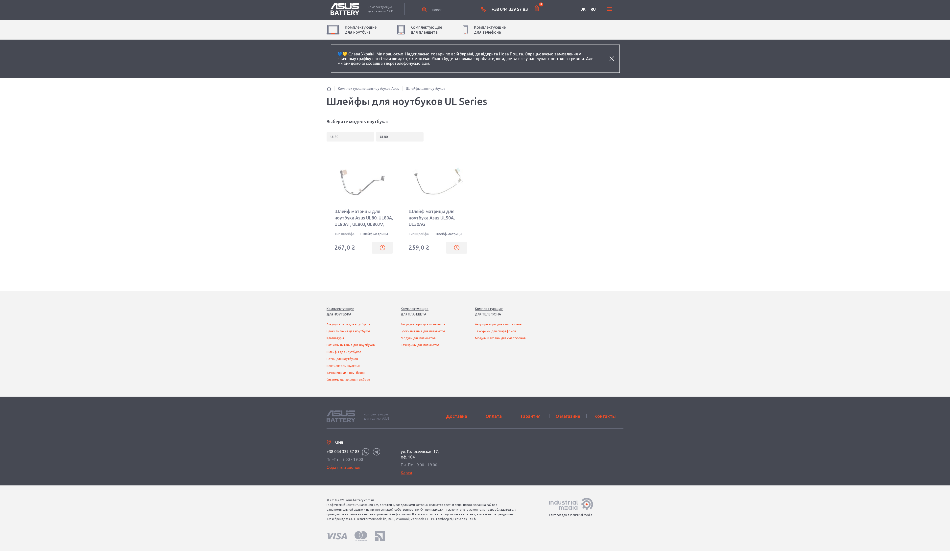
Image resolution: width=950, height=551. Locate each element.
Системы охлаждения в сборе (348, 379)
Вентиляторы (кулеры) (343, 365)
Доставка (456, 416)
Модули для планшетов (418, 338)
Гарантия (531, 416)
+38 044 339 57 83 (510, 9)
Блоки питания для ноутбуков (348, 331)
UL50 (334, 137)
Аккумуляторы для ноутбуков (348, 324)
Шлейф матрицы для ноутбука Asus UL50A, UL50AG (432, 218)
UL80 (384, 137)
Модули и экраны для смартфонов (500, 338)
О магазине (568, 416)
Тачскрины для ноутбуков (345, 372)
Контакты (605, 416)
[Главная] (329, 88)
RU (593, 9)
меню (610, 9)
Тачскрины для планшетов (420, 345)
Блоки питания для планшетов (423, 331)
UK (583, 9)
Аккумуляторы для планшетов (423, 324)
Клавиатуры (335, 338)
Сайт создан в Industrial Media (570, 515)
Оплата (494, 416)
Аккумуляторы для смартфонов (498, 324)
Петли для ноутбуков (342, 358)
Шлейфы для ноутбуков (344, 352)
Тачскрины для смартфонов (495, 331)
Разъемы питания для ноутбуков (351, 345)
